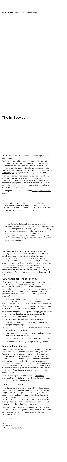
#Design (4, 423)
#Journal (4, 421)
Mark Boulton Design (25, 251)
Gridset (32, 265)
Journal (18, 13)
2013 (24, 13)
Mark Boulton (7, 13)
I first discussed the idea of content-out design (21, 282)
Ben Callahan (19, 378)
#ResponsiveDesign (8, 425)
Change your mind (11, 428)
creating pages (8, 173)
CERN (22, 428)
